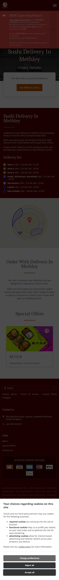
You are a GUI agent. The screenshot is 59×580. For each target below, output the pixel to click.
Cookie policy (24, 546)
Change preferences (29, 558)
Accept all (29, 572)
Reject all (29, 565)
